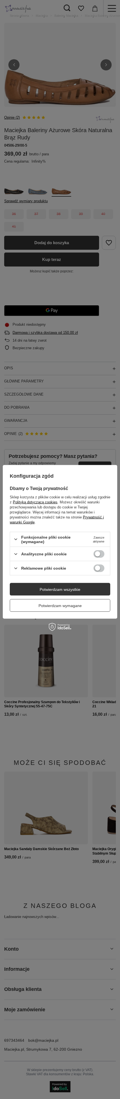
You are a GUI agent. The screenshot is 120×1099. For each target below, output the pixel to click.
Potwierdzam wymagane (60, 605)
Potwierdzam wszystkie (60, 589)
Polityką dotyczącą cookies (35, 502)
